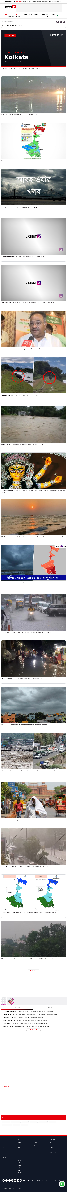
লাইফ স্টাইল (47, 16)
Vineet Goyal (25, 1122)
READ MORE (33, 1030)
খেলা (40, 15)
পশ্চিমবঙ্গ (25, 15)
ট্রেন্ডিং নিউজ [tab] (50, 1007)
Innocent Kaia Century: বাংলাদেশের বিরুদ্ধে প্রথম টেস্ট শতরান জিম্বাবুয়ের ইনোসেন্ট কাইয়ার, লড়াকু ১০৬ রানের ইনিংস (26, 1027)
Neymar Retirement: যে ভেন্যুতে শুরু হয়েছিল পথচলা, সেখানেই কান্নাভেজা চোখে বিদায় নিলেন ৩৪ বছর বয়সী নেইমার (25, 1021)
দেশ (29, 15)
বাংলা (35, 1180)
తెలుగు (38, 1180)
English (25, 1180)
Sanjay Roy (24, 1125)
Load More (34, 971)
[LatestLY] (10, 7)
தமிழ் (42, 1180)
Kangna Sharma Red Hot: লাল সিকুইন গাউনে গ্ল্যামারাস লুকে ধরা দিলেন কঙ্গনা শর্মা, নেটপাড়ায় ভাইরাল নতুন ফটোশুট (25, 1024)
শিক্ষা (3, 1148)
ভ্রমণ (51, 1145)
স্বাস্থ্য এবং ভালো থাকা (54, 1150)
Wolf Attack (16, 1125)
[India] (57, 15)
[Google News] (18, 1180)
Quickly (11, 16)
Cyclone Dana (6, 1122)
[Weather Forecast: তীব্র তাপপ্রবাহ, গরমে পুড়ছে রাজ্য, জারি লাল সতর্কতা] (33, 800)
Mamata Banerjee (15, 1122)
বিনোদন (43, 15)
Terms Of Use (54, 1181)
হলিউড (19, 1145)
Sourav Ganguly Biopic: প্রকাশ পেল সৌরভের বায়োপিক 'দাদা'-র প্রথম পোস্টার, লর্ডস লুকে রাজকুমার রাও (23, 1018)
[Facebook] (57, 22)
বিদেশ (32, 15)
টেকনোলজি (36, 15)
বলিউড (19, 1143)
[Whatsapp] (64, 22)
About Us (48, 1181)
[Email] (21, 1180)
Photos (19, 1170)
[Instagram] (12, 1180)
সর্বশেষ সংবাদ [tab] (17, 1007)
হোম (2, 22)
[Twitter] (61, 22)
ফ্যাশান (51, 1148)
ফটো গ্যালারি (20, 1168)
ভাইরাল (53, 15)
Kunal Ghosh (34, 1122)
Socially (18, 16)
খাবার (51, 1143)
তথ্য (3, 1145)
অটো (19, 1163)
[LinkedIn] (15, 1180)
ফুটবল (35, 1145)
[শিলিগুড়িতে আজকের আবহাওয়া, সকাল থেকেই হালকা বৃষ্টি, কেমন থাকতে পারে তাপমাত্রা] (33, 141)
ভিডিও (19, 1173)
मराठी (32, 1180)
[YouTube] (9, 1180)
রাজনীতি (3, 1143)
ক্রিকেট (35, 1143)
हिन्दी (29, 1180)
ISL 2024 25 (52, 1122)
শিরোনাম (4, 1157)
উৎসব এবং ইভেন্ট (53, 1152)
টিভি (19, 1148)
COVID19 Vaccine (7, 1125)
